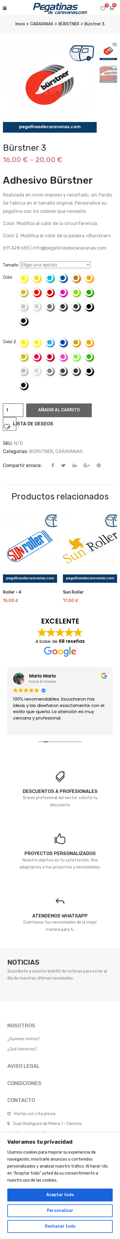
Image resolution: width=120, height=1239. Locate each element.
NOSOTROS (21, 1025)
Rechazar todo (60, 1226)
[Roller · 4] (30, 548)
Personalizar (60, 1210)
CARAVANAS (41, 24)
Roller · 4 (12, 592)
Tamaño (10, 265)
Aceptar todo (60, 1194)
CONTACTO (21, 1100)
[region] (60, 1185)
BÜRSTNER (69, 24)
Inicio (20, 24)
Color (8, 277)
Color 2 (9, 341)
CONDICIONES (24, 1083)
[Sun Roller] (90, 548)
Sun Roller (73, 592)
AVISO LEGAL (23, 1066)
